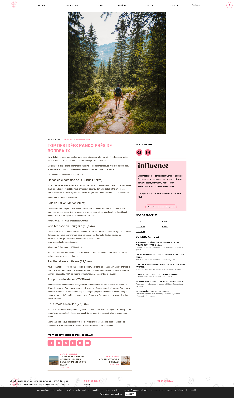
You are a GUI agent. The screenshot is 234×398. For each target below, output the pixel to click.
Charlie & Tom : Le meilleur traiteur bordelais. (157, 274)
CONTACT (173, 5)
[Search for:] (202, 5)
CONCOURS (149, 5)
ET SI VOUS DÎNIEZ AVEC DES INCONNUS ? (152, 291)
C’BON (87, 384)
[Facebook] (139, 152)
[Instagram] (148, 152)
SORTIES (100, 5)
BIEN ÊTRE (122, 5)
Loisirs (57, 139)
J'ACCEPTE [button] (130, 394)
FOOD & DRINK (73, 5)
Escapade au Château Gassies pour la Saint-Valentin (159, 282)
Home (50, 139)
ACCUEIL (41, 5)
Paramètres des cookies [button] (111, 394)
